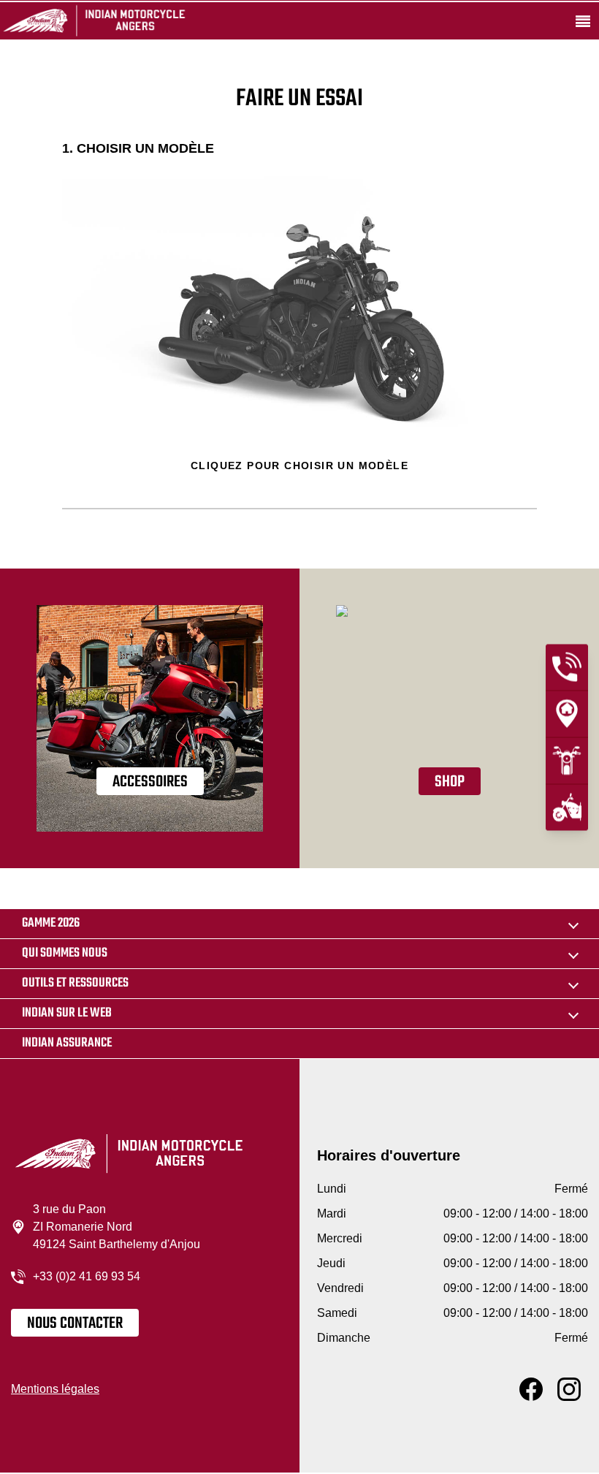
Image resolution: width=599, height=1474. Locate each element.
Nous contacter (75, 1323)
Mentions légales (55, 1389)
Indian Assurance (67, 1043)
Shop (450, 782)
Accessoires (150, 782)
